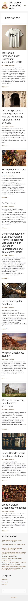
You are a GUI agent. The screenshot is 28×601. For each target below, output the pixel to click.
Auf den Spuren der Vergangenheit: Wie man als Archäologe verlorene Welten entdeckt (12, 116)
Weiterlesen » (5, 86)
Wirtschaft (4, 584)
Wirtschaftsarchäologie (15, 5)
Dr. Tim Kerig (9, 203)
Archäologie (5, 579)
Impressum (14, 597)
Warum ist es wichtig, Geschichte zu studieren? (13, 403)
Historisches (5, 65)
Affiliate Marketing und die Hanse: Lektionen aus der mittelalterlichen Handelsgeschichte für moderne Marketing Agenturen (14, 568)
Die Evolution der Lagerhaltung (9, 556)
